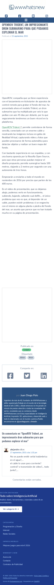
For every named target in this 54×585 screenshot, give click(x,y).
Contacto (7, 561)
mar (31, 358)
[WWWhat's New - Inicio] (27, 7)
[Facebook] (20, 15)
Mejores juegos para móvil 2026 (16, 545)
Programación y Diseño (12, 527)
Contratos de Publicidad (13, 564)
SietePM (37, 581)
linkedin (34, 422)
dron (23, 358)
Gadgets (26, 350)
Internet (6, 530)
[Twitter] (7, 15)
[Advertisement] (27, 67)
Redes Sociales (9, 534)
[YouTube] (34, 15)
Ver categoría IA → (11, 509)
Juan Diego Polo (29, 395)
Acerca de (7, 557)
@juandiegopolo (23, 422)
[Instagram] (47, 15)
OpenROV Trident (11, 127)
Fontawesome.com (16, 581)
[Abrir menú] (27, 20)
